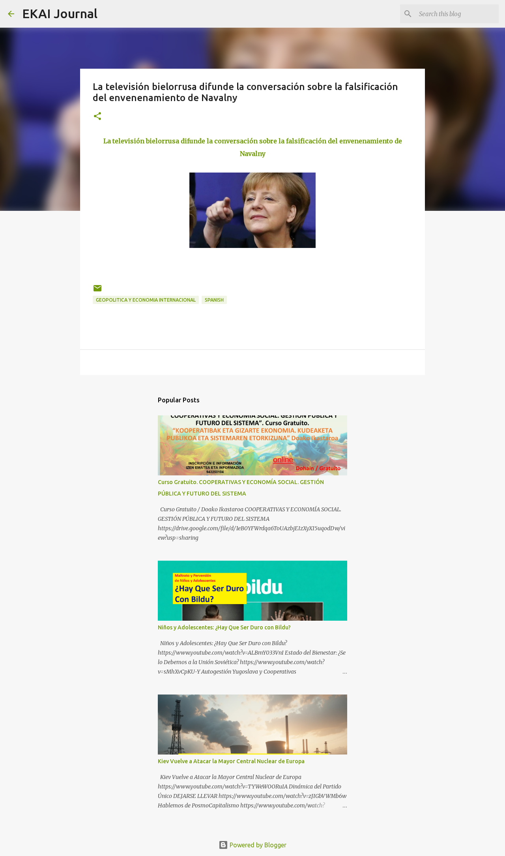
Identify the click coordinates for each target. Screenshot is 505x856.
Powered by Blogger (257, 844)
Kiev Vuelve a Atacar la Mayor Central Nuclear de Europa (231, 761)
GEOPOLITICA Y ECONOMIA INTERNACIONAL (146, 299)
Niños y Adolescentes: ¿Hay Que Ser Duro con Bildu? (224, 627)
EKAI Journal (59, 13)
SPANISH (214, 299)
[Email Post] (97, 291)
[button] (97, 116)
